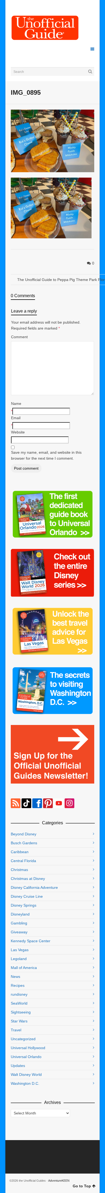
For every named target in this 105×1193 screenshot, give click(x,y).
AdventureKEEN (58, 1180)
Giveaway (19, 932)
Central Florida (23, 861)
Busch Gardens (24, 843)
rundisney (19, 994)
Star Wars (19, 1021)
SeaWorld (19, 1003)
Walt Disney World (26, 1074)
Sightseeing (21, 1012)
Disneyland (20, 914)
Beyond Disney (23, 834)
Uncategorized (23, 1039)
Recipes (17, 985)
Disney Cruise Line (27, 896)
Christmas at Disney (28, 878)
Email (15, 418)
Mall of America (24, 967)
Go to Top (82, 1186)
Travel (16, 1030)
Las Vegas (20, 950)
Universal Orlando (26, 1057)
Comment (19, 337)
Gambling (19, 923)
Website (18, 432)
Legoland (19, 959)
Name (16, 403)
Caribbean (20, 852)
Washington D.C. (25, 1083)
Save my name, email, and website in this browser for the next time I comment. (46, 455)
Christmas (19, 869)
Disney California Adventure (34, 887)
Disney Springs (23, 905)
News (15, 976)
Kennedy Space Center (30, 941)
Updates (18, 1065)
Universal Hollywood (28, 1048)
